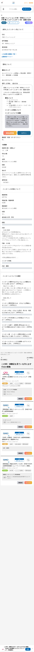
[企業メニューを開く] (5, 373)
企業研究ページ (6, 57)
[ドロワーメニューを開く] (2, 3)
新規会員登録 (10, 133)
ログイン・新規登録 (28, 3)
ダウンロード (27, 9)
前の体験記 (4, 360)
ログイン (24, 133)
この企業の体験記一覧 (8, 54)
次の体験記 (30, 358)
